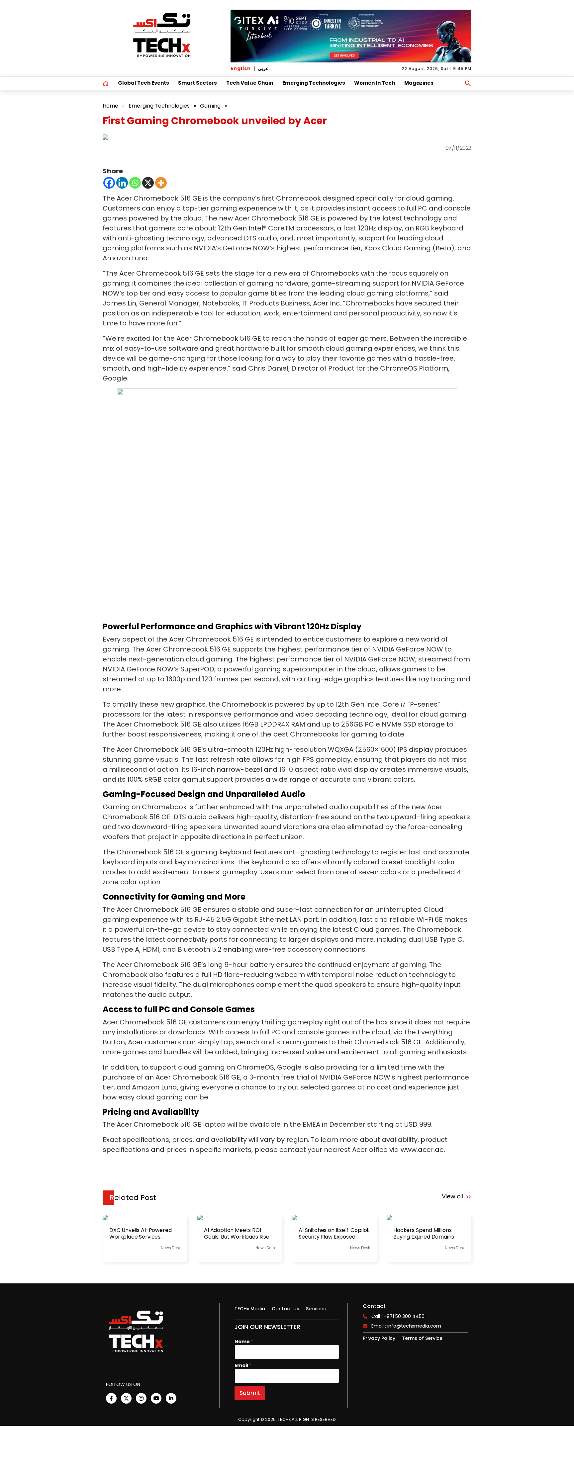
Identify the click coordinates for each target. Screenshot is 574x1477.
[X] (148, 183)
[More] (161, 183)
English (241, 68)
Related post (133, 1197)
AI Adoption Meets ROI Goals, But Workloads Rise (236, 1233)
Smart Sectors (197, 82)
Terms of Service (422, 1338)
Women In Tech (374, 82)
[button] (468, 83)
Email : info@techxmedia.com (406, 1326)
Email (243, 1365)
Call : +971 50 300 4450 (398, 1316)
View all (453, 1196)
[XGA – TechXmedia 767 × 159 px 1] (351, 36)
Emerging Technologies (313, 82)
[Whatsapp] (135, 183)
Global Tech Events (143, 82)
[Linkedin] (122, 183)
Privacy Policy (379, 1338)
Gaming (210, 106)
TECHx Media (250, 1308)
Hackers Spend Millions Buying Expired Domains (423, 1233)
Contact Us (285, 1308)
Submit (249, 1393)
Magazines (418, 82)
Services (316, 1308)
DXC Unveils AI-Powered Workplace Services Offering (140, 1233)
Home (110, 106)
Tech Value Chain (249, 82)
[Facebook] (109, 183)
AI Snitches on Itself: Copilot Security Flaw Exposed (334, 1233)
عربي (263, 68)
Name (244, 1342)
